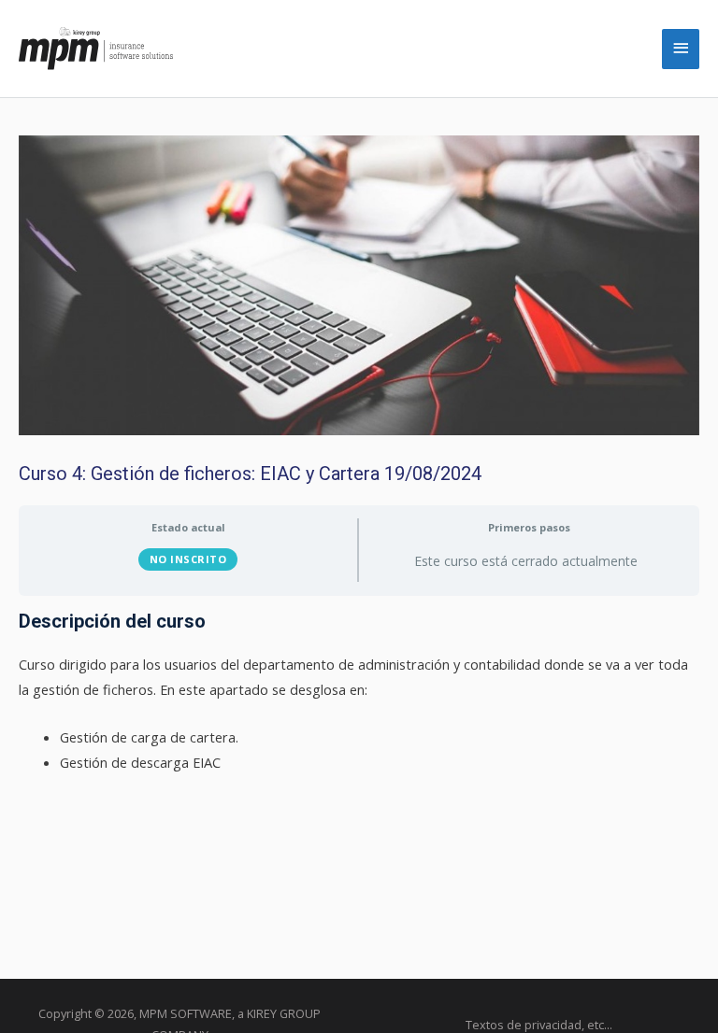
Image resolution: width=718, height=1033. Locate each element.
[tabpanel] (359, 692)
